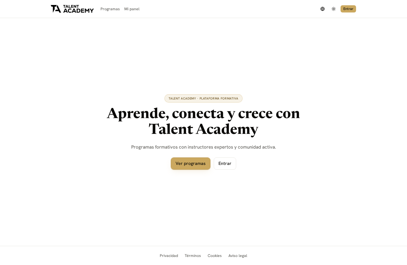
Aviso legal (237, 255)
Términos (193, 255)
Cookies (215, 255)
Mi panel (132, 8)
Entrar (348, 8)
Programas (110, 8)
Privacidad (169, 255)
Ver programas (191, 163)
